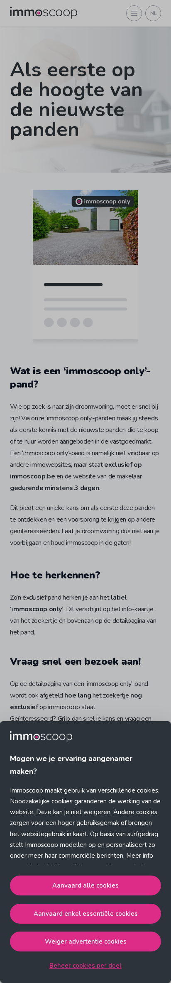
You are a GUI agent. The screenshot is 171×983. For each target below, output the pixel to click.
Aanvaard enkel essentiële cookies (86, 914)
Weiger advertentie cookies (86, 941)
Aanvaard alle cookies (85, 885)
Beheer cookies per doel (85, 965)
